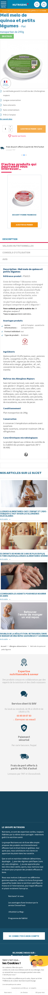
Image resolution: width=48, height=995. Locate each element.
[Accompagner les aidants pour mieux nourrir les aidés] (24, 575)
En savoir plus (6, 119)
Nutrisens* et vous (16, 896)
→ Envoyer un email (24, 719)
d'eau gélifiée (31, 11)
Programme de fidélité (17, 918)
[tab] (24, 239)
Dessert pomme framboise (24, 215)
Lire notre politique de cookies (11, 984)
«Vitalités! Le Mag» (16, 912)
